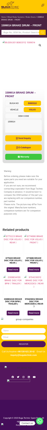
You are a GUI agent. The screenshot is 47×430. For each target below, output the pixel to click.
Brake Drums (31, 17)
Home (3, 17)
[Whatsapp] (39, 423)
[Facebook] (12, 377)
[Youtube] (34, 377)
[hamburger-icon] (43, 5)
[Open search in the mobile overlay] (23, 32)
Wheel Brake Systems (15, 17)
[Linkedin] (29, 377)
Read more (13, 269)
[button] (40, 45)
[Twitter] (18, 377)
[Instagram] (23, 377)
